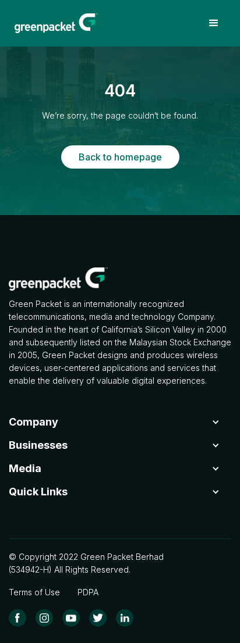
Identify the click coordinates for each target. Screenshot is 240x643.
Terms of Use (34, 592)
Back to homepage (120, 157)
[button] (213, 23)
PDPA (87, 592)
